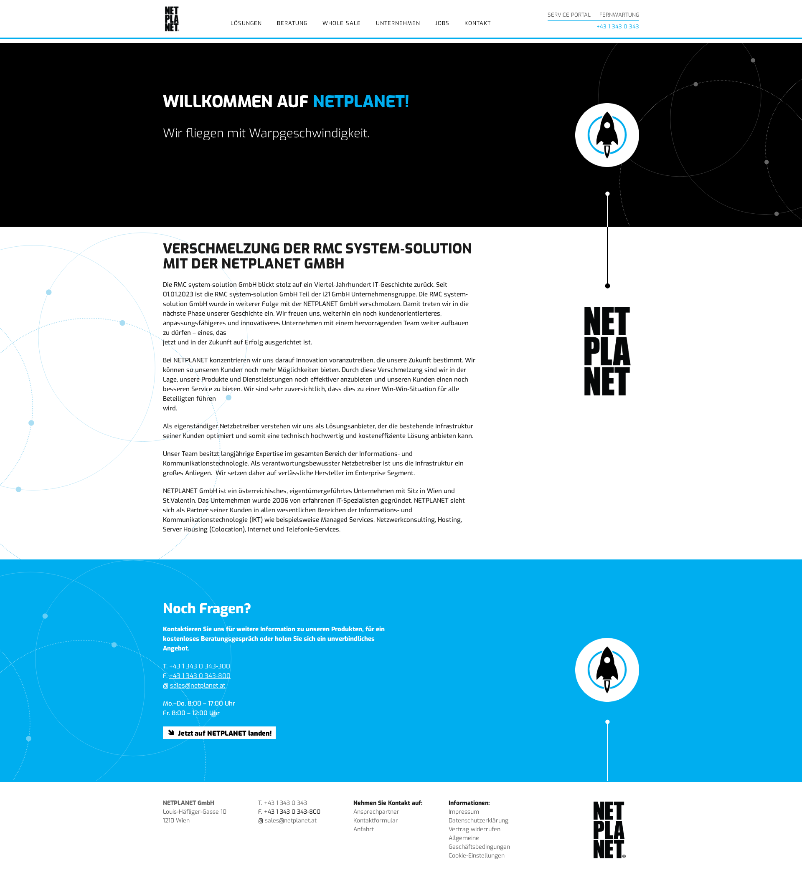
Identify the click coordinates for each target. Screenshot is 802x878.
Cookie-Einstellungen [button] (477, 856)
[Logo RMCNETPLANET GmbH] (172, 18)
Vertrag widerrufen (474, 829)
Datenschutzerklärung (478, 821)
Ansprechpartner (376, 812)
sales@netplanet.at (198, 685)
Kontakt (477, 23)
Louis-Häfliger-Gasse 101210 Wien (194, 812)
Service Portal (569, 14)
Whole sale (341, 23)
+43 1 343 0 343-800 (200, 676)
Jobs (442, 23)
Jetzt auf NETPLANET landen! (225, 733)
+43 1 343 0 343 (617, 26)
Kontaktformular (375, 821)
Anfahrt (363, 829)
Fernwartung (619, 14)
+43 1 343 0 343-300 (199, 666)
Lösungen (246, 23)
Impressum (464, 812)
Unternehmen (398, 23)
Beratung (292, 23)
